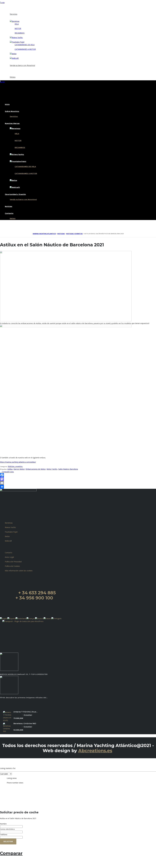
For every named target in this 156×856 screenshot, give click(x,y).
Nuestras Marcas (12, 19)
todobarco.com (98, 755)
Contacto (9, 74)
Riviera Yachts (10, 527)
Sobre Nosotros (12, 11)
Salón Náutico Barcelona (68, 469)
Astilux (10, 469)
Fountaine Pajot (11, 532)
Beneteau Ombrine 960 (24, 723)
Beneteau (9, 523)
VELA (17, 24)
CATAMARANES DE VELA (24, 45)
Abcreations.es (95, 750)
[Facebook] (78, 475)
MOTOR (18, 28)
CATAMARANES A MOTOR (25, 49)
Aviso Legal (9, 557)
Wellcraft (8, 541)
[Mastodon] (78, 479)
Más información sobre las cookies (19, 570)
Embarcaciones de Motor (36, 469)
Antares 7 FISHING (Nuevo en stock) (25, 712)
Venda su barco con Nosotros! (22, 65)
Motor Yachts (52, 469)
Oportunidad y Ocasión (15, 63)
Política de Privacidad (13, 561)
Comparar (11, 853)
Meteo (12, 77)
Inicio (7, 7)
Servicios (13, 14)
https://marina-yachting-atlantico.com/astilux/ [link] (18, 462)
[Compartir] (78, 487)
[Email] (78, 483)
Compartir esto (7, 472)
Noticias (8, 70)
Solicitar (8, 841)
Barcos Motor (19, 469)
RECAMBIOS (19, 33)
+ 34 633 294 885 (37, 592)
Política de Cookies (12, 566)
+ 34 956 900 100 (34, 598)
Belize (7, 536)
